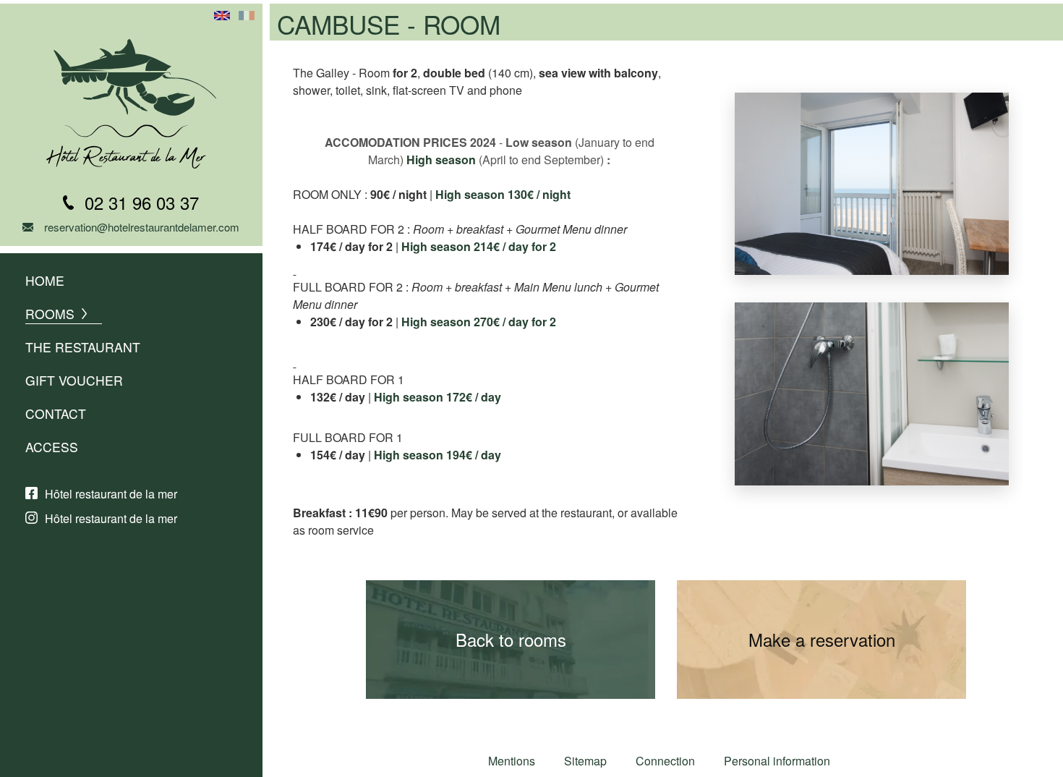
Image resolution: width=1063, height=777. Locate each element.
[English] (222, 15)
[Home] (131, 104)
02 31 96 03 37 (142, 202)
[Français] (247, 15)
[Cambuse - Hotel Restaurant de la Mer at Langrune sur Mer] (872, 266)
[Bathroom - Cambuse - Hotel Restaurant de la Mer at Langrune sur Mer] (872, 476)
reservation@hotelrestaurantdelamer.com (141, 226)
